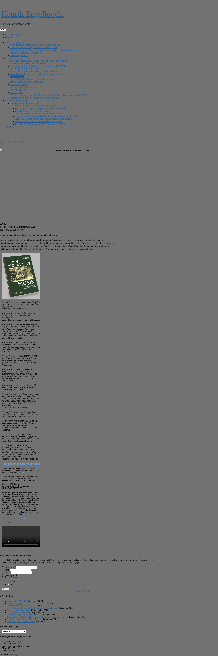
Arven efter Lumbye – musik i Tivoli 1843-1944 (33, 71)
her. (24, 514)
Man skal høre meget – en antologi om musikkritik (35, 98)
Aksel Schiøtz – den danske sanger (28, 63)
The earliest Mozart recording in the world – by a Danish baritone (47, 116)
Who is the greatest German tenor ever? (35, 105)
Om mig (9, 37)
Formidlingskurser (19, 55)
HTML (12, 582)
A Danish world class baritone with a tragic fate (38, 121)
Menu (3, 30)
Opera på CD (16, 92)
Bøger (8, 58)
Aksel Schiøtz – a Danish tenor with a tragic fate (39, 113)
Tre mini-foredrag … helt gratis (25, 53)
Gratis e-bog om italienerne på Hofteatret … (26, 603)
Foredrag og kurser (14, 42)
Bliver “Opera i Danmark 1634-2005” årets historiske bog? (33, 608)
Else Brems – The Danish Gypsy (31, 111)
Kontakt (9, 127)
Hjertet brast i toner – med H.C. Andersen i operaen (36, 74)
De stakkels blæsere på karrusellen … (24, 615)
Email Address (9, 567)
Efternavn (6, 572)
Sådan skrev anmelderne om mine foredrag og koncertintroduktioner (44, 50)
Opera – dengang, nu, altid (23, 87)
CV (11, 39)
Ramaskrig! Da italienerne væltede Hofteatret (33, 79)
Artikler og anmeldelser (16, 100)
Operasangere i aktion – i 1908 (21, 622)
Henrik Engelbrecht (32, 13)
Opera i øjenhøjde (19, 84)
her (59, 235)
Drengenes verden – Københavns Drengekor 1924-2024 (38, 66)
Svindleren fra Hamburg (17, 612)
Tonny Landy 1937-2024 (18, 601)
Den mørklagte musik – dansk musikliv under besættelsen (39, 61)
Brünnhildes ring (18, 90)
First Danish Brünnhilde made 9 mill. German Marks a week (45, 124)
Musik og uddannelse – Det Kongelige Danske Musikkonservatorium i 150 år (48, 95)
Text (11, 584)
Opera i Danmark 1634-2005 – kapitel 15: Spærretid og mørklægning (37, 617)
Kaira (19, 655)
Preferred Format (9, 577)
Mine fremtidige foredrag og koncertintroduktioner (35, 45)
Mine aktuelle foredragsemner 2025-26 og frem (33, 47)
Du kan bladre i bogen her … (20, 606)
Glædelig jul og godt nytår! (19, 610)
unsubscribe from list (81, 591)
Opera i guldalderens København (26, 82)
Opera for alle (17, 76)
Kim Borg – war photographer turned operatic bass (40, 108)
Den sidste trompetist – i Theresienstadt (24, 619)
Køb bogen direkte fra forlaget (21, 463)
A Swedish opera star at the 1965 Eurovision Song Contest (44, 119)
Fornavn (5, 570)
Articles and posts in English (24, 103)
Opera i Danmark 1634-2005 (24, 68)
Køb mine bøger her (15, 34)
